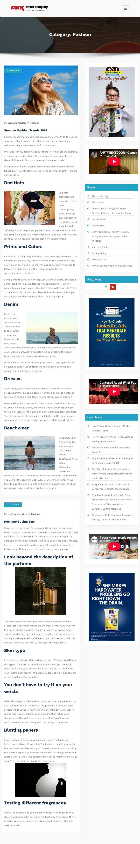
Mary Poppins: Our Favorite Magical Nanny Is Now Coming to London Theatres (110, 236)
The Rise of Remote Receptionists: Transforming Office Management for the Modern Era (112, 473)
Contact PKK (99, 219)
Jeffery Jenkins (17, 514)
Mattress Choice (100, 247)
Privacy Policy (99, 253)
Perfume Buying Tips (19, 521)
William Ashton (17, 122)
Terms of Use (99, 259)
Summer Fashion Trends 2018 (25, 130)
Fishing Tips (98, 225)
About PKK (97, 202)
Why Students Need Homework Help (112, 265)
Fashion (34, 122)
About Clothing (100, 196)
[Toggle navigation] (125, 8)
